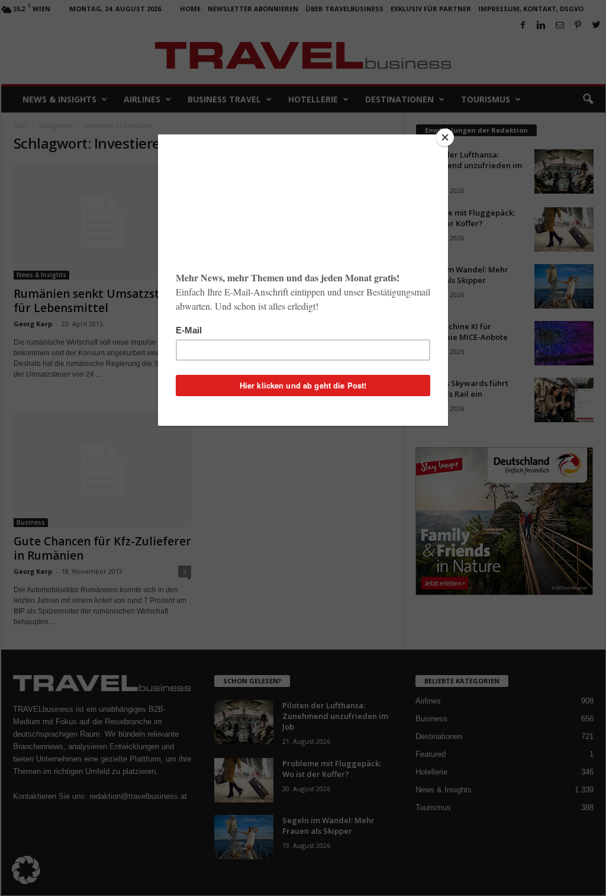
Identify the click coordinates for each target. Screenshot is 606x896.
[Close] (445, 137)
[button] (26, 870)
